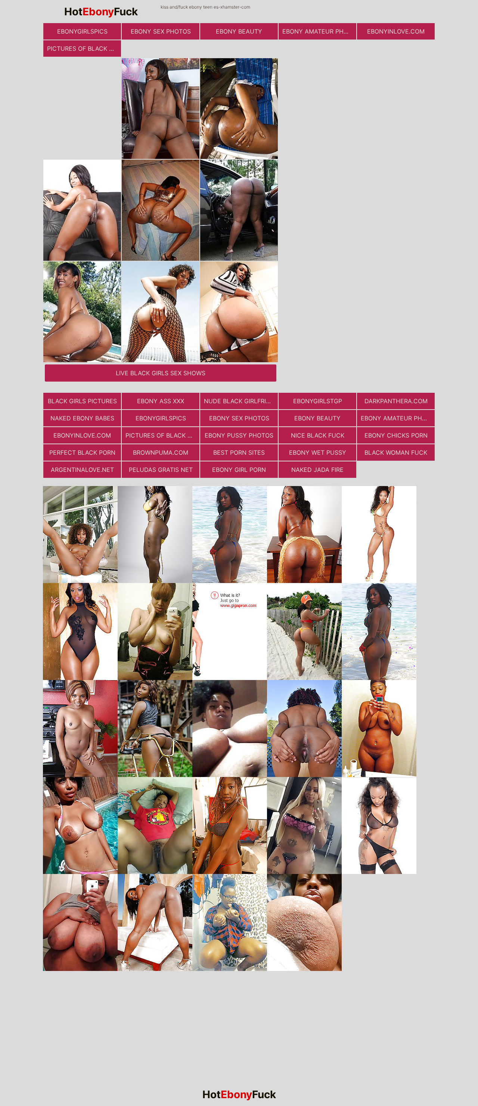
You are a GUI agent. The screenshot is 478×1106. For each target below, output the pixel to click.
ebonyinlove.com (396, 31)
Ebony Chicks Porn (396, 435)
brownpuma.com (160, 452)
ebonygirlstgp (317, 401)
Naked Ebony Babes (82, 418)
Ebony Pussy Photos (239, 435)
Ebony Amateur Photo (319, 31)
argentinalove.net (82, 469)
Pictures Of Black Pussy (84, 48)
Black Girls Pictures (82, 401)
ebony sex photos (161, 31)
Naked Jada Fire (317, 469)
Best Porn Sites (239, 452)
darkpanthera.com (396, 401)
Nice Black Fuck (317, 435)
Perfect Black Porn (82, 452)
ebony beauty (239, 31)
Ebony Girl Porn (239, 469)
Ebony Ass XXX (160, 401)
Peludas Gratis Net (161, 469)
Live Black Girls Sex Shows (160, 373)
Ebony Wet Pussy (317, 452)
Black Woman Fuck (395, 452)
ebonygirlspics (82, 31)
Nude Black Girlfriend (241, 401)
